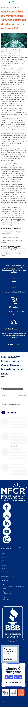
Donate (3, 564)
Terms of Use (4, 572)
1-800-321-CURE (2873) (8, 595)
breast (6, 119)
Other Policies (4, 569)
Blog (18, 8)
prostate (13, 119)
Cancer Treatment (7, 390)
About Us (3, 559)
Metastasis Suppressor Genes (9, 238)
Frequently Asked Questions (8, 577)
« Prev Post (5, 396)
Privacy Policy (4, 567)
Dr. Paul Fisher (13, 53)
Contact (3, 561)
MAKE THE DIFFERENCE (14, 346)
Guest (12, 8)
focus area (21, 152)
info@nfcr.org (6, 600)
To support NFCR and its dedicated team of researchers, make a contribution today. (12, 224)
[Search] (9, 2)
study (8, 63)
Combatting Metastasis (17, 390)
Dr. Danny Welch (13, 165)
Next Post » (22, 396)
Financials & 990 (5, 575)
